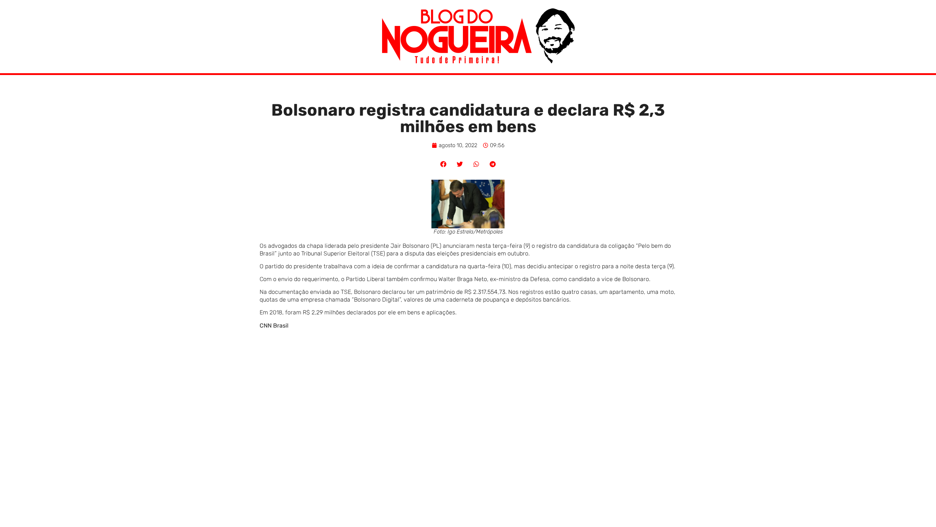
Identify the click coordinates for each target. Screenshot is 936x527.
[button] (443, 164)
